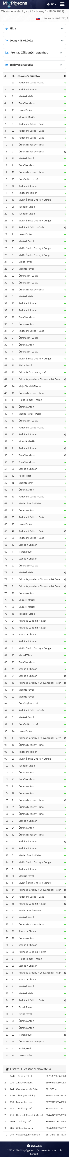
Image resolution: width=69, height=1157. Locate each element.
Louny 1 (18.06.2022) (55, 18)
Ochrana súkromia (46, 1150)
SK (52, 4)
